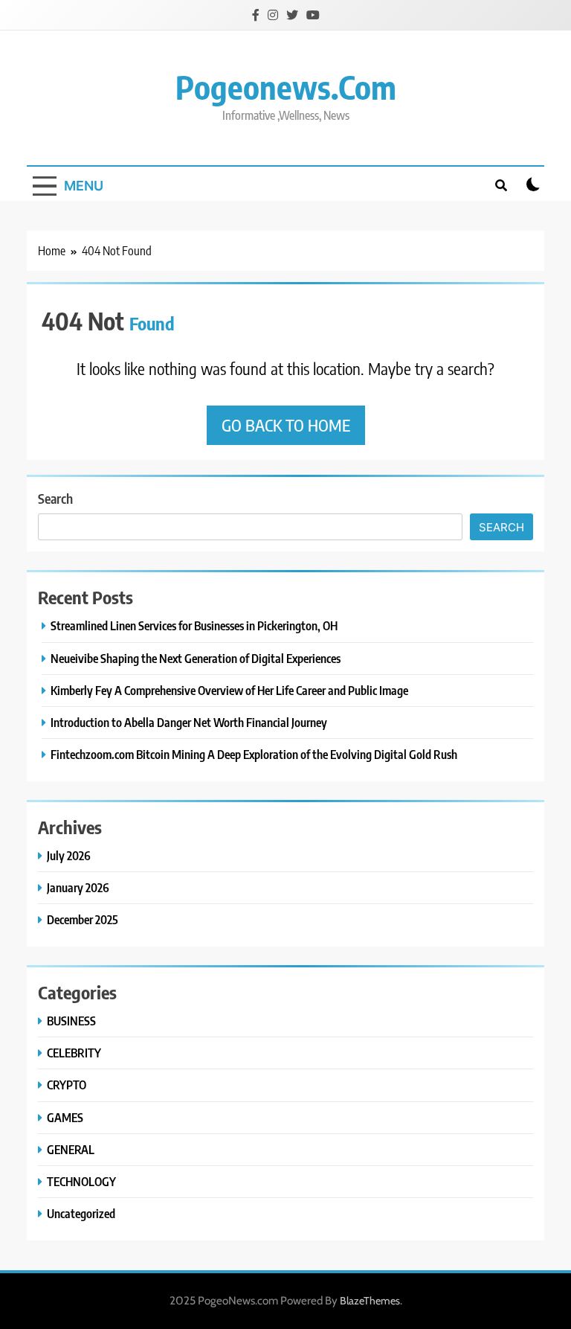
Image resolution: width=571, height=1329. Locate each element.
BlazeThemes (370, 1300)
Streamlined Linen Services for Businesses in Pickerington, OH (194, 625)
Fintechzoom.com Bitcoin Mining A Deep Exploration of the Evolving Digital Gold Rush (254, 754)
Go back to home (286, 424)
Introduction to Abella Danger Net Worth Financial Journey (189, 722)
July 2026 (69, 855)
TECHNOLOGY (81, 1181)
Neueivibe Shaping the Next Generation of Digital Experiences (196, 658)
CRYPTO (66, 1084)
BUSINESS (71, 1020)
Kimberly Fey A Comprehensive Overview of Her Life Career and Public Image (229, 690)
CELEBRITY (74, 1052)
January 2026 (78, 887)
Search (55, 498)
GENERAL (70, 1149)
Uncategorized (81, 1213)
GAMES (65, 1117)
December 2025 (82, 919)
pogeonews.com (285, 86)
